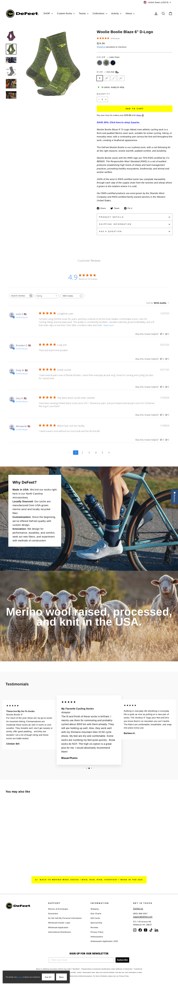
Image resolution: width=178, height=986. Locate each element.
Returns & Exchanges (58, 909)
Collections (99, 13)
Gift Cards (95, 918)
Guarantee (53, 914)
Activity (115, 13)
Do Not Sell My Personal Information (65, 918)
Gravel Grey (99, 63)
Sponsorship (96, 923)
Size (106, 72)
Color (108, 57)
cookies (19, 977)
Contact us (138, 908)
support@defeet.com (142, 917)
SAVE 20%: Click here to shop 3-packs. (118, 122)
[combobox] (47, 295)
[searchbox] (18, 296)
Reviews (94, 927)
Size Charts (96, 914)
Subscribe (122, 960)
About (129, 13)
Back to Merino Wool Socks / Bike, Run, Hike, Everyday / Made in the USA (91, 880)
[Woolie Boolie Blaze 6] (7, 852)
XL (120, 78)
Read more (109, 325)
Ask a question (110, 231)
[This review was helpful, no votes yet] (161, 334)
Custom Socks (65, 13)
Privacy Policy (97, 932)
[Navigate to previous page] (69, 452)
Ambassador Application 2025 (104, 941)
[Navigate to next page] (109, 452)
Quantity (103, 94)
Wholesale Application (58, 927)
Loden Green (106, 63)
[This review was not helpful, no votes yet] (166, 334)
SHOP (47, 13)
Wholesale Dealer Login (59, 923)
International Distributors (59, 932)
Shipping (101, 47)
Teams (82, 13)
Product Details (111, 217)
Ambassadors (97, 937)
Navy (113, 63)
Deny (61, 977)
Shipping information (115, 224)
